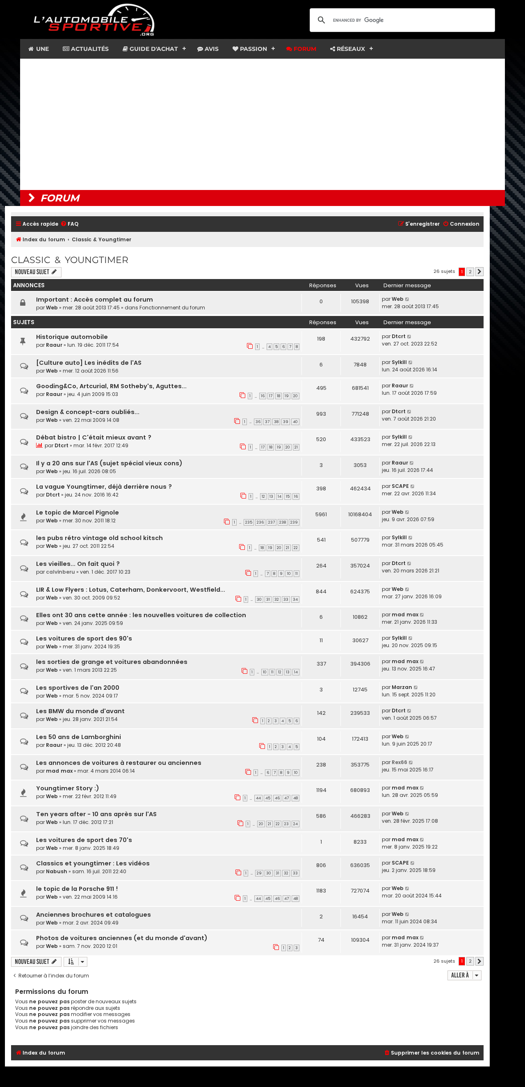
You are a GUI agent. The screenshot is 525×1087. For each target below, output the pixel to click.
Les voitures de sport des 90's (84, 638)
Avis (211, 49)
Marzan (402, 687)
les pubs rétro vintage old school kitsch (99, 538)
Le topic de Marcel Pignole (77, 512)
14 (279, 496)
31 (268, 599)
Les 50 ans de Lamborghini (78, 737)
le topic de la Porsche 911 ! (77, 889)
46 (277, 798)
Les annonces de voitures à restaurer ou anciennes (118, 763)
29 (259, 873)
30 (259, 599)
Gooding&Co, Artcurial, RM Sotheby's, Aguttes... (111, 386)
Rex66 (399, 762)
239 (294, 522)
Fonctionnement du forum (172, 307)
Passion (252, 49)
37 (267, 421)
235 (248, 522)
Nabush (56, 871)
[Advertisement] (262, 124)
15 (288, 496)
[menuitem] (69, 224)
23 (286, 824)
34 (295, 599)
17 (270, 396)
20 (295, 396)
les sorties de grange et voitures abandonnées (111, 662)
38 (276, 421)
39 (285, 421)
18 (278, 396)
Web (52, 307)
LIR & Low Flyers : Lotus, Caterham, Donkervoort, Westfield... (130, 590)
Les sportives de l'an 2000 (77, 688)
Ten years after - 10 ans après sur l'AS (96, 814)
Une (41, 49)
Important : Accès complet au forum (94, 299)
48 (295, 798)
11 (296, 573)
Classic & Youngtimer (69, 259)
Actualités (89, 49)
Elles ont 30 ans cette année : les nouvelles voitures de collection (141, 615)
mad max (405, 614)
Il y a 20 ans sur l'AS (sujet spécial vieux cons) (109, 463)
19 (287, 396)
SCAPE (400, 486)
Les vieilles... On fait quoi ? (78, 564)
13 (271, 496)
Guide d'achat (153, 49)
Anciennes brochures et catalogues (93, 915)
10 (289, 573)
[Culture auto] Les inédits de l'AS (89, 363)
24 (295, 824)
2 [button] (470, 271)
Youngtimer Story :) (67, 788)
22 (296, 547)
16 (263, 396)
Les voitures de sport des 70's (84, 840)
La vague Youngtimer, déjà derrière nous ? (104, 487)
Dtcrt (399, 336)
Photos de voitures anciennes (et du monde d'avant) (122, 938)
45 (267, 798)
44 (258, 798)
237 (271, 522)
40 (295, 421)
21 (296, 447)
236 (260, 522)
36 (258, 421)
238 (282, 522)
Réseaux (350, 49)
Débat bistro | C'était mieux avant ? (93, 437)
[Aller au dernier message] (407, 299)
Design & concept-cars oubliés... (87, 412)
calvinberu (60, 571)
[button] (479, 271)
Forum (304, 49)
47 (286, 798)
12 (263, 496)
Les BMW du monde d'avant (80, 711)
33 (285, 599)
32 (276, 599)
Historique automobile (72, 337)
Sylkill (399, 362)
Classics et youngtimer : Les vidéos (93, 863)
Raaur (54, 344)
